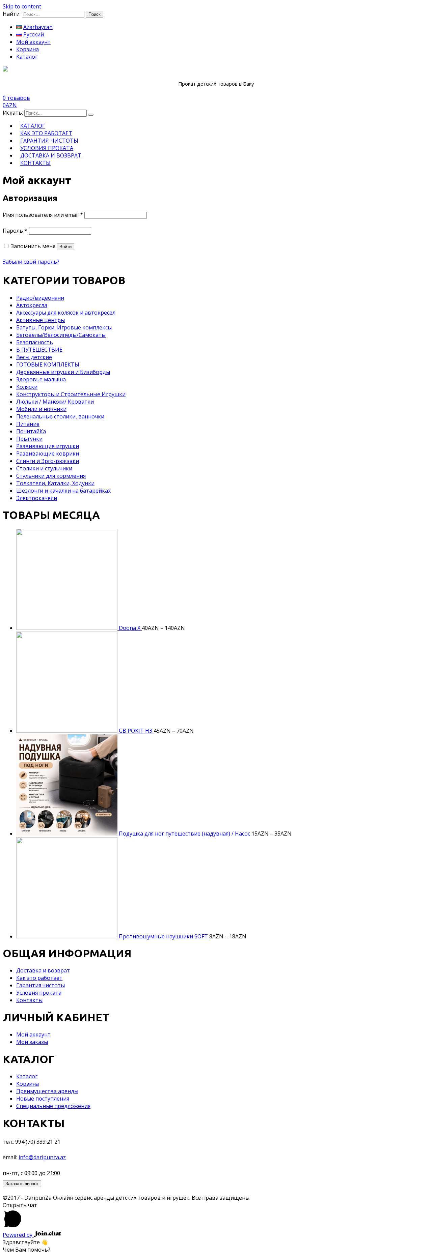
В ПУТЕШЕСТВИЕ (39, 349)
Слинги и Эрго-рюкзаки (47, 461)
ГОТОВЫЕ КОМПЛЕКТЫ (47, 364)
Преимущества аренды (47, 1091)
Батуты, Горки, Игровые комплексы (64, 327)
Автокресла (31, 305)
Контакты (29, 1000)
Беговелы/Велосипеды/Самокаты (61, 335)
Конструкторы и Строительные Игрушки (71, 394)
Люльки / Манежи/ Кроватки (55, 401)
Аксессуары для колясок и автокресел (65, 312)
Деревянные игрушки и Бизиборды (63, 372)
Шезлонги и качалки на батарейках (63, 490)
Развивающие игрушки (47, 446)
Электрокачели (36, 498)
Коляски (26, 386)
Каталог (26, 56)
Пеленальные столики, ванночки (60, 416)
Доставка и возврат (43, 970)
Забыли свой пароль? (31, 261)
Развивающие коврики (47, 453)
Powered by (18, 1234)
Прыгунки (29, 438)
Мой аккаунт (33, 42)
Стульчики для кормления (51, 475)
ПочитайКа (31, 431)
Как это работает (39, 978)
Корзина (27, 49)
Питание (27, 424)
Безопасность (34, 342)
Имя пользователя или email (43, 214)
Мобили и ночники (41, 409)
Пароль (15, 230)
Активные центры (40, 320)
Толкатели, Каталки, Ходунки (55, 483)
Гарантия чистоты (40, 985)
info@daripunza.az (42, 1157)
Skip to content (22, 6)
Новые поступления (42, 1098)
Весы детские (34, 357)
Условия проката (38, 992)
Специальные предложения (53, 1106)
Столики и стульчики (44, 468)
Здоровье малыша (41, 379)
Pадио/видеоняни (40, 297)
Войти (65, 246)
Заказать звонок (21, 1183)
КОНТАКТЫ (35, 163)
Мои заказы (32, 1042)
